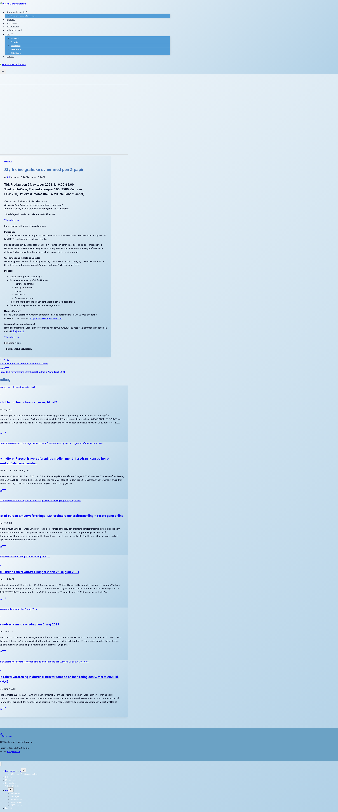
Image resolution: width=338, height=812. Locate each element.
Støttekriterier (15, 46)
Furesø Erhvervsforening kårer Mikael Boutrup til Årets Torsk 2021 (32, 370)
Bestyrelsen (15, 38)
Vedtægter (14, 42)
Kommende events (13, 771)
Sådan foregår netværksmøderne (23, 16)
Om (6, 790)
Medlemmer (13, 23)
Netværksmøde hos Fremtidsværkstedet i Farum (24, 362)
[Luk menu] (0, 764)
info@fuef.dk (17, 331)
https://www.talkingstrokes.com (46, 318)
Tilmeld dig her (11, 220)
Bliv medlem (13, 26)
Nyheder (11, 19)
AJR (9, 177)
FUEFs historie (16, 53)
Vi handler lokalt (14, 30)
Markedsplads (16, 49)
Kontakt (10, 56)
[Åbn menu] (3, 71)
